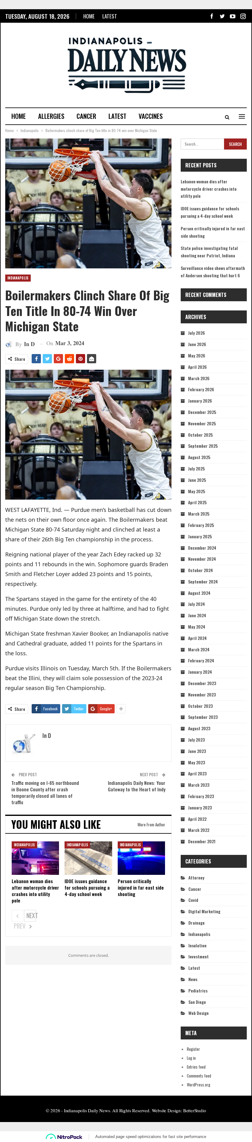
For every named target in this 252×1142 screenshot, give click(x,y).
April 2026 (197, 367)
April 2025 (197, 502)
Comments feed (199, 1076)
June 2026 (197, 344)
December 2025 (202, 412)
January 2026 (200, 400)
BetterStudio (194, 1110)
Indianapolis (18, 277)
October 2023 (200, 706)
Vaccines (151, 116)
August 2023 (199, 728)
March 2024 (199, 649)
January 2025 (200, 536)
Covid (193, 900)
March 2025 (198, 513)
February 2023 (201, 796)
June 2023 (197, 751)
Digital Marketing (204, 911)
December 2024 (202, 547)
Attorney (196, 877)
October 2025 (200, 434)
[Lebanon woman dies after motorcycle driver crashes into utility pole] (35, 858)
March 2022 (198, 830)
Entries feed (196, 1067)
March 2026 (199, 378)
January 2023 (200, 807)
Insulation (197, 945)
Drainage (196, 922)
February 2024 (201, 660)
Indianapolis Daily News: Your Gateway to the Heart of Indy (136, 786)
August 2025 (199, 457)
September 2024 (203, 581)
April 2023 (197, 773)
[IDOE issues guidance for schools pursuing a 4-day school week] (88, 858)
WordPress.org (198, 1085)
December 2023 (202, 683)
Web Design (198, 1013)
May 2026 (196, 355)
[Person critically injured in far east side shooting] (141, 858)
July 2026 (196, 332)
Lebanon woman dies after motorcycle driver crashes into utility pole (209, 188)
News (192, 979)
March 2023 (198, 784)
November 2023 (202, 694)
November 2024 (202, 558)
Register (193, 1049)
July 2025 (196, 468)
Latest (109, 16)
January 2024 (200, 671)
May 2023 (196, 762)
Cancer (86, 116)
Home (89, 16)
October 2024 (200, 570)
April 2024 (197, 638)
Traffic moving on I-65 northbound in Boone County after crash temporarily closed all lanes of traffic (45, 792)
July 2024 (196, 604)
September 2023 (203, 717)
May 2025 (196, 491)
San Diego (197, 1002)
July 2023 (196, 739)
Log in (191, 1058)
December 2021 (201, 841)
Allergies (51, 116)
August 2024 (199, 593)
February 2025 (201, 525)
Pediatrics (197, 990)
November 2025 (202, 423)
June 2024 (197, 615)
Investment (198, 956)
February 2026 (201, 389)
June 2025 (197, 480)
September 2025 (203, 445)
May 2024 (196, 626)
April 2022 (197, 819)
